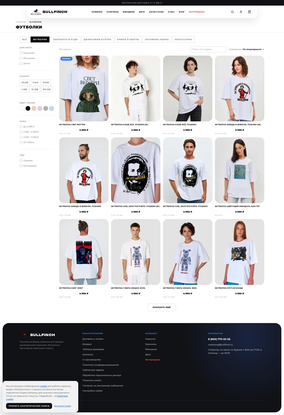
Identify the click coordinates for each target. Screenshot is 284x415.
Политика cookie (92, 380)
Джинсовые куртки (97, 39)
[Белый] (22, 108)
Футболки (40, 39)
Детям (26, 63)
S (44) (35, 82)
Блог (182, 12)
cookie (43, 386)
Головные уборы (157, 39)
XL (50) (35, 89)
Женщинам (29, 58)
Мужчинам (29, 53)
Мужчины (112, 12)
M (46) (46, 82)
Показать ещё (162, 307)
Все (24, 39)
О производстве (92, 359)
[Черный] (28, 108)
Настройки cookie (93, 390)
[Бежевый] (34, 108)
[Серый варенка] (45, 108)
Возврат (87, 344)
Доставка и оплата (93, 339)
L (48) (24, 89)
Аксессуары (156, 12)
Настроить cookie (62, 406)
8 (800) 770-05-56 (219, 339)
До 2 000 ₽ (28, 126)
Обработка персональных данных (102, 375)
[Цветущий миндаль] (39, 108)
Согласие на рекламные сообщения (103, 385)
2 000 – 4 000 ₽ (31, 132)
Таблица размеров (93, 349)
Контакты (88, 354)
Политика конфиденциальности (101, 365)
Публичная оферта (93, 370)
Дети (142, 12)
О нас (171, 12)
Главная (21, 22)
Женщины (129, 12)
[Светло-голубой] (51, 108)
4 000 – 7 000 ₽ (31, 137)
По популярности (252, 49)
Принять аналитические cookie (29, 406)
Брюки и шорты (128, 39)
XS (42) (25, 82)
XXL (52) (46, 89)
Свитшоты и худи (65, 39)
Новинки (97, 12)
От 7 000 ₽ (28, 142)
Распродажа (197, 12)
